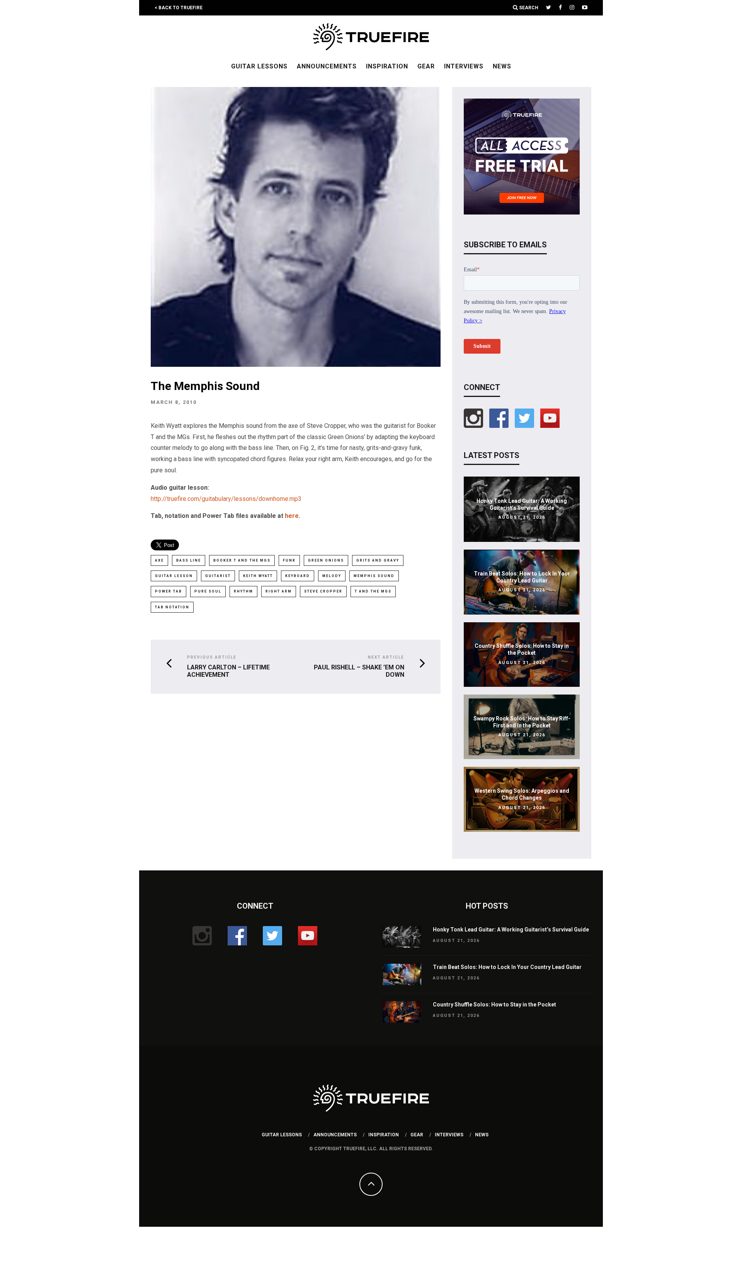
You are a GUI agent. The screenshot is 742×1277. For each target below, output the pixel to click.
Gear (426, 66)
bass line (188, 560)
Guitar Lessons (259, 66)
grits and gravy (377, 560)
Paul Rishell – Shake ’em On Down (359, 671)
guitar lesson (174, 576)
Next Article (386, 657)
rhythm (243, 591)
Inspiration (387, 66)
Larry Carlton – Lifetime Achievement (228, 671)
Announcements (327, 66)
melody (331, 576)
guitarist (218, 576)
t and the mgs (373, 591)
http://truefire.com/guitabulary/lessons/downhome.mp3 (226, 498)
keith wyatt (258, 576)
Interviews (463, 66)
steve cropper (323, 591)
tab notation (172, 607)
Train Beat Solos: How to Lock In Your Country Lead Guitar (507, 967)
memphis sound (374, 576)
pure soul (207, 591)
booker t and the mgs (242, 560)
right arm (278, 591)
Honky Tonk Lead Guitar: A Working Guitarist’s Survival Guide (511, 929)
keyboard (297, 576)
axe (159, 560)
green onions (326, 560)
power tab (168, 591)
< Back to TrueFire (179, 7)
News (502, 66)
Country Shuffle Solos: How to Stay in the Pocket (494, 1004)
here (292, 515)
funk (289, 560)
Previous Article (212, 657)
